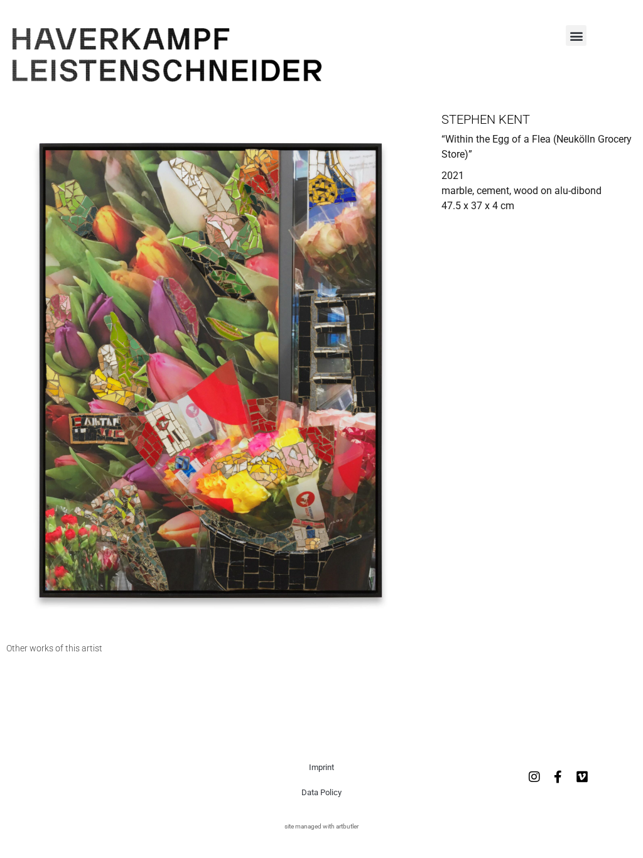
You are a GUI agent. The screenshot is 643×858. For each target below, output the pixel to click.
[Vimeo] (582, 777)
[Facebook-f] (558, 777)
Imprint (321, 767)
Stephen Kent (485, 119)
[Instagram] (534, 777)
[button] (576, 35)
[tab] (54, 648)
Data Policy (321, 792)
